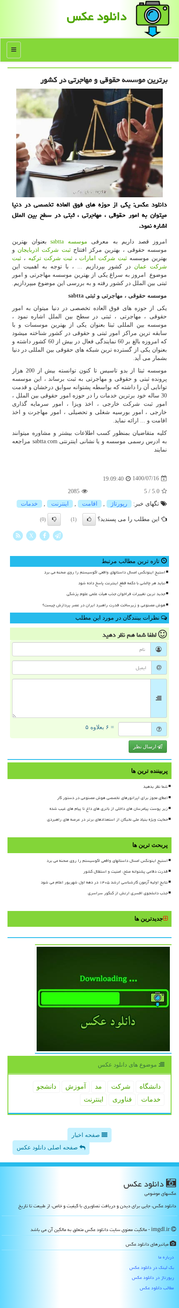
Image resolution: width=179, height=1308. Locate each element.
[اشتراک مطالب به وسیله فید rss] (18, 535)
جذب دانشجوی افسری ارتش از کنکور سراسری (128, 893)
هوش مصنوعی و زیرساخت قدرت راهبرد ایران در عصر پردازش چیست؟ (103, 605)
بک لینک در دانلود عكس (151, 1267)
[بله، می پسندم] (89, 519)
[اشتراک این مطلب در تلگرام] (58, 535)
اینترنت (60, 504)
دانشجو (46, 1086)
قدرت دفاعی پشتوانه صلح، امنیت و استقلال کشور (125, 871)
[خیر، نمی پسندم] (54, 519)
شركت (120, 1086)
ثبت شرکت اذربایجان (43, 250)
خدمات (29, 504)
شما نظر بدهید (155, 786)
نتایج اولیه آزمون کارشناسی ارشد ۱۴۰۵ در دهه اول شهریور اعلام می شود (104, 882)
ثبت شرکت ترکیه (50, 258)
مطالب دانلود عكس (157, 1287)
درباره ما (166, 1257)
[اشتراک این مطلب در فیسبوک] (44, 535)
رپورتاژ (119, 504)
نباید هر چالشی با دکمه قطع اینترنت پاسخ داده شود (121, 583)
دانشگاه (150, 1086)
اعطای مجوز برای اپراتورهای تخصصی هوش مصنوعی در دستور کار (112, 798)
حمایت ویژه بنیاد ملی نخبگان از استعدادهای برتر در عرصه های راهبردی (107, 819)
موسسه (68, 241)
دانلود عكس (97, 16)
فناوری (122, 1099)
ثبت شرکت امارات (103, 258)
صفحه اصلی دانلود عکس (48, 1147)
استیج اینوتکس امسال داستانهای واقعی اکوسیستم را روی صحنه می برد (104, 572)
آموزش (75, 1086)
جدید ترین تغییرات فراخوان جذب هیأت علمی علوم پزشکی (116, 594)
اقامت (89, 504)
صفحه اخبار (87, 1135)
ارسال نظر (145, 747)
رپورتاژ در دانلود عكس (153, 1277)
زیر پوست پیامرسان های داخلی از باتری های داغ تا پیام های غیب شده (109, 808)
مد (98, 1086)
